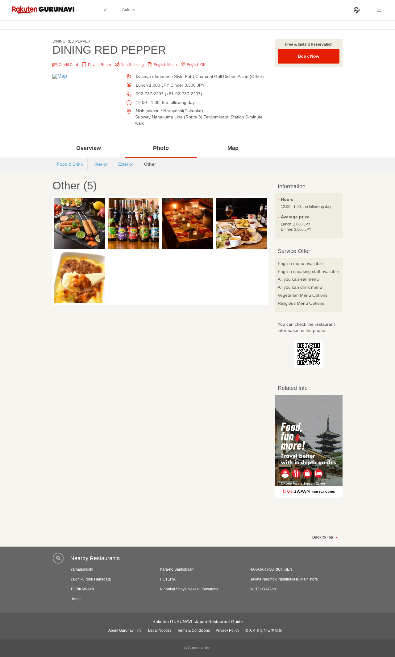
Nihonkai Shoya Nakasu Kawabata (189, 589)
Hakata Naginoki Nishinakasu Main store (283, 579)
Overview (88, 148)
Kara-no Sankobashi (177, 569)
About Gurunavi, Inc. (125, 630)
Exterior (125, 164)
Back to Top (323, 537)
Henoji (75, 599)
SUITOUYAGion (262, 589)
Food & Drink (70, 164)
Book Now (308, 56)
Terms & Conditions (193, 630)
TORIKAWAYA (82, 589)
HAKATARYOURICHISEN (270, 569)
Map (233, 148)
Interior (100, 164)
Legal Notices (159, 630)
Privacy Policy (227, 630)
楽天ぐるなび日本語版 (263, 630)
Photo (161, 148)
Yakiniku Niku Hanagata (90, 579)
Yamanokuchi (81, 569)
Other (150, 164)
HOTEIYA (168, 579)
